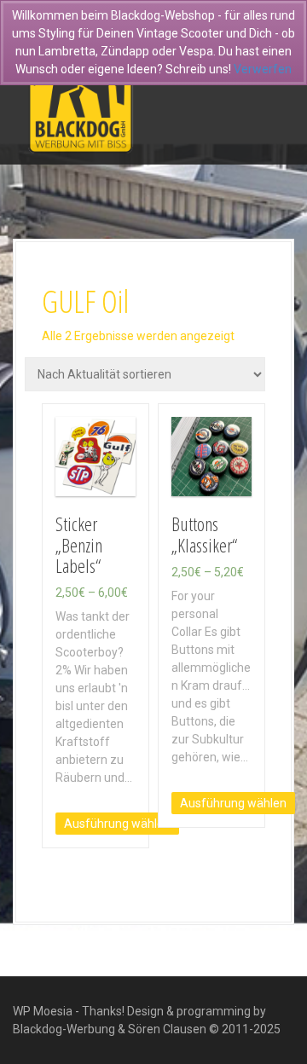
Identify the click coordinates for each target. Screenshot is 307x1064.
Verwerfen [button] (263, 69)
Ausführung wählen (117, 823)
